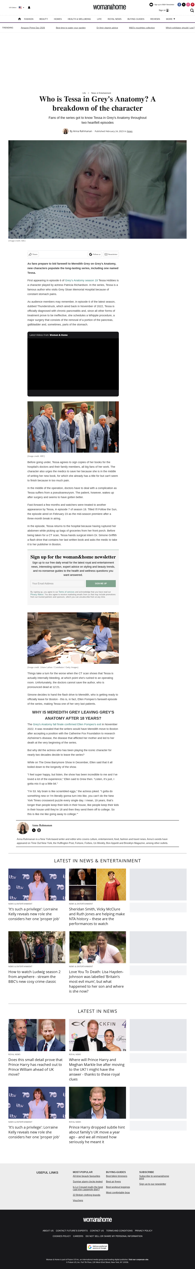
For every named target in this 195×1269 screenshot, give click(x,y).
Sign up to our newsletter (152, 1184)
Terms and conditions (119, 1230)
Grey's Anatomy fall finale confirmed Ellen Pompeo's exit (67, 724)
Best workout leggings (118, 1187)
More (169, 19)
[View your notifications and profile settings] (29, 8)
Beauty (43, 19)
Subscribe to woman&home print (154, 1177)
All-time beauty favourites (86, 1176)
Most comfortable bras (118, 1192)
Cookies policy (62, 1236)
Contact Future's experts (72, 1230)
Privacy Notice (36, 594)
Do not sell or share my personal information (114, 1236)
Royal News (114, 19)
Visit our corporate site (138, 1260)
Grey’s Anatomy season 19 (81, 280)
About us (48, 1230)
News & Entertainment (101, 93)
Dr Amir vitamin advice (107, 27)
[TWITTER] (34, 830)
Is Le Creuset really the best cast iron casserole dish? (88, 1188)
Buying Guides (136, 19)
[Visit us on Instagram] (188, 4)
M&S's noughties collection (142, 27)
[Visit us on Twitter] (184, 4)
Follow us (97, 254)
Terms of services (67, 592)
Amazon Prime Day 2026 (33, 27)
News (130, 131)
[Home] (19, 19)
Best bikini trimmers (116, 1176)
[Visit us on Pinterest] (192, 4)
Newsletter (112, 254)
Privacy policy (143, 1230)
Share (34, 254)
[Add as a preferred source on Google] (97, 1247)
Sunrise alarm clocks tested (88, 1181)
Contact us (97, 1230)
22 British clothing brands (86, 1195)
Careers (78, 1236)
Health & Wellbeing (79, 19)
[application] (73, 364)
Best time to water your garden (71, 27)
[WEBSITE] (39, 830)
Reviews (155, 19)
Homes (58, 19)
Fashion (28, 19)
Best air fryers (113, 1181)
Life (99, 19)
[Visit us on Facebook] (179, 4)
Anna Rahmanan (82, 131)
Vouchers (78, 1200)
